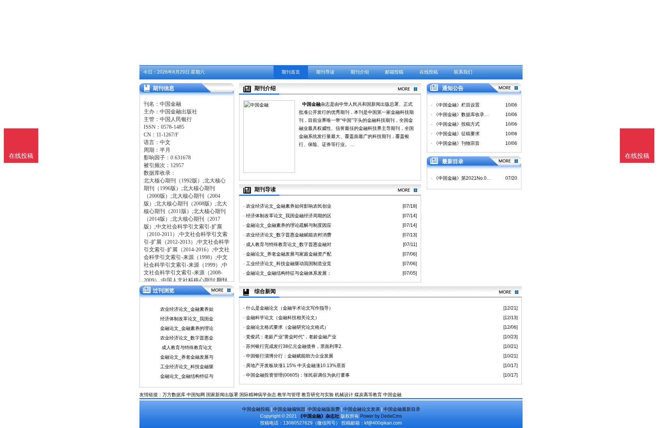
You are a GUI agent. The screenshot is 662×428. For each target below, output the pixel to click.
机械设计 (344, 394)
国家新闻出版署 (222, 394)
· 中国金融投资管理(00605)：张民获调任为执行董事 (296, 375)
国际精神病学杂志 (257, 394)
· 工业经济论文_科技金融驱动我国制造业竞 (287, 263)
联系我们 (463, 72)
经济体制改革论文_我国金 (186, 318)
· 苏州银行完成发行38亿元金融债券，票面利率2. (292, 346)
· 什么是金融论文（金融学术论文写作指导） (288, 308)
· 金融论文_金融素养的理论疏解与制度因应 (287, 225)
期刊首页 (291, 72)
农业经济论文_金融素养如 (186, 309)
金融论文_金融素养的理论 (186, 328)
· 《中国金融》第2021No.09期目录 (461, 178)
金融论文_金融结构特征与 (186, 376)
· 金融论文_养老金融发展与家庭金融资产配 (287, 254)
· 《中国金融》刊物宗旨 (455, 143)
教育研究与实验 (318, 394)
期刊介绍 (360, 72)
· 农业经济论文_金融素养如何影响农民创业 (287, 206)
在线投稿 (428, 72)
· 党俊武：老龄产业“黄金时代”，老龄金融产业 (289, 336)
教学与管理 (288, 394)
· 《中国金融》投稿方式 (455, 124)
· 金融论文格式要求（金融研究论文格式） (286, 327)
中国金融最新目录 (401, 409)
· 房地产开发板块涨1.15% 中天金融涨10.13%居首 (294, 365)
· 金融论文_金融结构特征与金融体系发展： (287, 273)
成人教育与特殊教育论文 (187, 347)
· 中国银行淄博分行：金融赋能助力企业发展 (288, 356)
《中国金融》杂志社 (318, 416)
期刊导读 (325, 72)
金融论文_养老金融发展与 (186, 357)
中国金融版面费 (324, 409)
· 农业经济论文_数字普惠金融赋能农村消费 (287, 235)
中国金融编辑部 (289, 409)
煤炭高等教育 (368, 394)
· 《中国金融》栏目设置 (455, 105)
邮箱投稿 (394, 72)
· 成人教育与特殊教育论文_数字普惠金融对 (287, 244)
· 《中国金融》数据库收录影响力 (461, 114)
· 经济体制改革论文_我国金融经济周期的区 (287, 215)
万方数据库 (173, 394)
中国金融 (311, 104)
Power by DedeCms (381, 416)
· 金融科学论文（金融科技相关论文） (281, 317)
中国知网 (196, 394)
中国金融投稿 (256, 409)
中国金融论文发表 (361, 409)
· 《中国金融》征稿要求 (455, 133)
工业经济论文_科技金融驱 (186, 366)
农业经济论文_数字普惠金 (186, 338)
